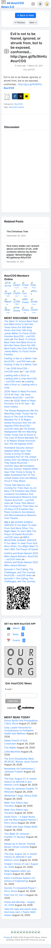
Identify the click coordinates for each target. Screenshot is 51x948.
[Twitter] (21, 96)
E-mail (9, 689)
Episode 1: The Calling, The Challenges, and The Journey (19, 580)
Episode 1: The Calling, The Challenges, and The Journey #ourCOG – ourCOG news (19, 572)
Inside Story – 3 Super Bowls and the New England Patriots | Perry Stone (21, 819)
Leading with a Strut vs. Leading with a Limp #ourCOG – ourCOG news (20, 378)
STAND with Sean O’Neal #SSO (20, 826)
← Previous (19, 22)
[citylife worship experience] (17, 293)
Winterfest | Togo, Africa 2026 (20, 795)
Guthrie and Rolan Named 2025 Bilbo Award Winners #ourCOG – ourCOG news (21, 556)
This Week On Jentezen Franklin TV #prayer (16, 835)
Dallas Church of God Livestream (15, 742)
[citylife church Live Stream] (34, 309)
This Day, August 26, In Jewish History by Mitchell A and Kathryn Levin (20, 856)
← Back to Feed (25, 15)
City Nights (10, 747)
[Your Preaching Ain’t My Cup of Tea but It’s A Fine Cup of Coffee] (25, 293)
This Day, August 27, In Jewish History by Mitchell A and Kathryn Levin (20, 781)
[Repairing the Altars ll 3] (8, 301)
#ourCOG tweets (16, 107)
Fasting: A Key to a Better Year (20, 364)
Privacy (7, 937)
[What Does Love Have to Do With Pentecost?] (8, 309)
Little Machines (12, 751)
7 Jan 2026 (29, 371)
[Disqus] (25, 171)
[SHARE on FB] (15, 96)
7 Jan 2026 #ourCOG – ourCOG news (16, 370)
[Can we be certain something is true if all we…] (8, 284)
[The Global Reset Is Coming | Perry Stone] (17, 309)
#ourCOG (18, 104)
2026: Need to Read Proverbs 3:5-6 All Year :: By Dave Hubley (20, 403)
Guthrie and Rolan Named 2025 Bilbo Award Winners (21, 564)
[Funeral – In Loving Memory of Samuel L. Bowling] (25, 309)
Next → (33, 22)
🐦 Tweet (44, 117)
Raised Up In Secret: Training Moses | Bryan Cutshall (19, 845)
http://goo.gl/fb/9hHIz (30, 84)
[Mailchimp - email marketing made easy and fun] (20, 710)
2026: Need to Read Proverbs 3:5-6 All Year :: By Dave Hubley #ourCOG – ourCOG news (20, 396)
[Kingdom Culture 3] (8, 293)
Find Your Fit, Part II (15, 895)
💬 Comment (19, 117)
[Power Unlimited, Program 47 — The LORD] (25, 284)
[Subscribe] (26, 96)
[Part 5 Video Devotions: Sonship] (34, 293)
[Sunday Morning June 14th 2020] (34, 301)
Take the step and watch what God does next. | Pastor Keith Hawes (20, 912)
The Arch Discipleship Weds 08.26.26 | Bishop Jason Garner (21, 760)
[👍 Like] (7, 117)
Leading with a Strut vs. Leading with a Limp (20, 384)
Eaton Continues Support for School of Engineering (19, 879)
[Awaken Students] (17, 284)
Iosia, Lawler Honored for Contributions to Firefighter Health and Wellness (19, 730)
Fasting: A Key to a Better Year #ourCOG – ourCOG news (20, 360)
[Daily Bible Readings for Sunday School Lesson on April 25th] (34, 284)
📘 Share (31, 117)
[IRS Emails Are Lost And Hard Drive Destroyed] (25, 301)
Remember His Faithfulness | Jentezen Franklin (19, 770)
